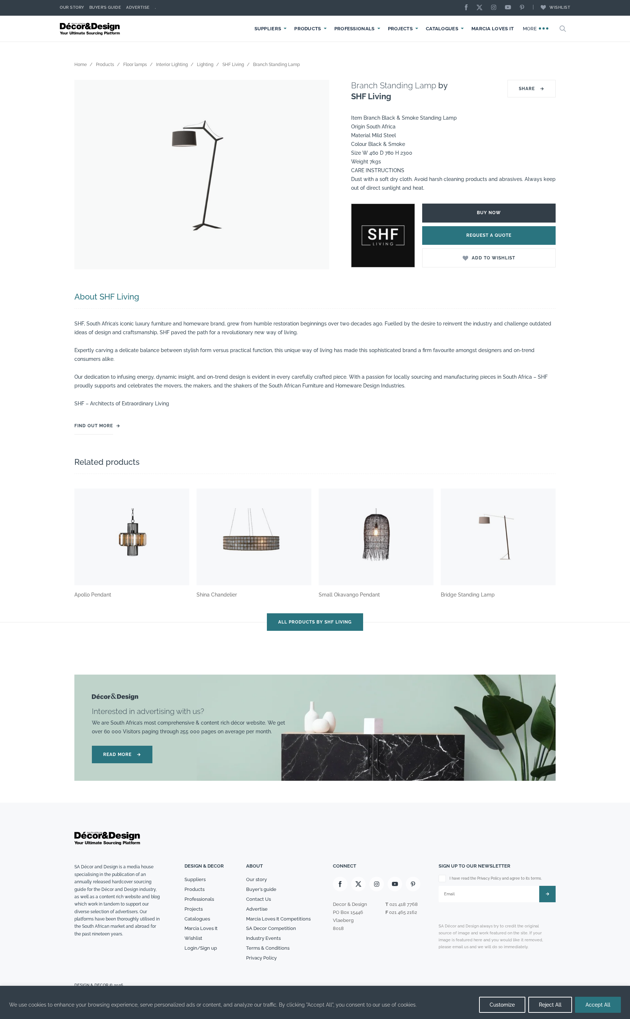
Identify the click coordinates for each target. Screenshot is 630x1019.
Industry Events (263, 938)
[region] (315, 1002)
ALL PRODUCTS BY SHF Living (315, 622)
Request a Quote (489, 235)
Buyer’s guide (261, 889)
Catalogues (442, 28)
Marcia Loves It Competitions (278, 919)
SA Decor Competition (271, 928)
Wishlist (559, 7)
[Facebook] (468, 8)
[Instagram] (495, 8)
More (530, 28)
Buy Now (489, 212)
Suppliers (267, 28)
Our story (72, 7)
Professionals (354, 28)
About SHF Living (106, 296)
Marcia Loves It (492, 28)
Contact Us (258, 899)
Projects (400, 28)
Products (307, 28)
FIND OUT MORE (93, 425)
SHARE (531, 88)
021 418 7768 (403, 904)
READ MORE (122, 754)
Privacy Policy (261, 958)
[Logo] (91, 28)
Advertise (138, 7)
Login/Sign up (200, 948)
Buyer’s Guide (105, 7)
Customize (502, 1005)
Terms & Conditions (267, 948)
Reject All (550, 1005)
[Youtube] (509, 8)
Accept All (598, 1005)
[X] (481, 8)
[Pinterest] (524, 8)
